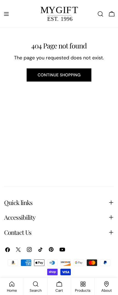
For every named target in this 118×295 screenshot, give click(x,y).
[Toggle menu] (6, 13)
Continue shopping (59, 75)
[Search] (100, 13)
